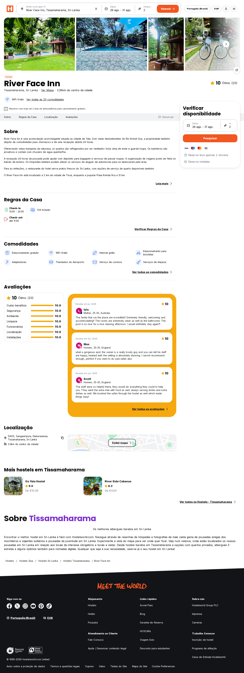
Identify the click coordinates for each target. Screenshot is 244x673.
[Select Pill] (226, 8)
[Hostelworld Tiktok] (49, 606)
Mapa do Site (139, 666)
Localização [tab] (51, 117)
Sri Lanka (32, 90)
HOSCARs (145, 631)
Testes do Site (118, 666)
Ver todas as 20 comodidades (45, 99)
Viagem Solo (147, 639)
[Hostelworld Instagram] (25, 606)
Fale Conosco (96, 639)
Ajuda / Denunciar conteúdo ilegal (107, 648)
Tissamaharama (14, 90)
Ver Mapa (47, 90)
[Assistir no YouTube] (33, 606)
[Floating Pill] (226, 44)
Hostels (92, 605)
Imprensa (197, 613)
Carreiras (197, 622)
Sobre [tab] (7, 117)
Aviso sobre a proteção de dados (26, 666)
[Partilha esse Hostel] (236, 70)
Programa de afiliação (204, 648)
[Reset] (96, 9)
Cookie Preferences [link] (163, 666)
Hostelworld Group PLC (205, 605)
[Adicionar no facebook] (9, 606)
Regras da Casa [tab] (28, 117)
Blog (142, 613)
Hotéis (91, 613)
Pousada (93, 622)
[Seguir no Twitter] (17, 606)
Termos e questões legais (65, 666)
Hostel (8, 77)
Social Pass (146, 605)
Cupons (89, 666)
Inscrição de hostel (202, 639)
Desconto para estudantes (155, 648)
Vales (102, 666)
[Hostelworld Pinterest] (41, 606)
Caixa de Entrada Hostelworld (209, 657)
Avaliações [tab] (72, 117)
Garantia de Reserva (151, 622)
